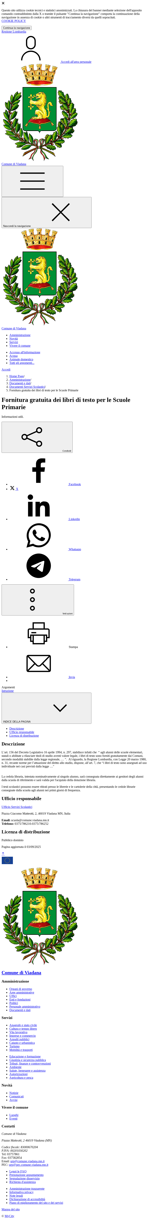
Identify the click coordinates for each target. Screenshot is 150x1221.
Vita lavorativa (18, 1032)
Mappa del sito (11, 1209)
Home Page (16, 376)
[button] (19, 335)
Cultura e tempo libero (23, 1028)
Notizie (13, 1093)
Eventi (13, 1118)
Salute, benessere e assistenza (27, 1070)
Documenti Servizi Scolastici (27, 386)
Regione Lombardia (14, 31)
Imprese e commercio (22, 1035)
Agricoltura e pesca (21, 1077)
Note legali (16, 1195)
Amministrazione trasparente (27, 1188)
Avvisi (13, 1100)
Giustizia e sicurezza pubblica (27, 1060)
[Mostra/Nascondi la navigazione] (32, 181)
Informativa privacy (21, 1192)
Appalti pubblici (19, 1039)
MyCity (9, 1216)
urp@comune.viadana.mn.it (27, 1161)
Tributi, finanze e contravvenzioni (30, 1063)
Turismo (14, 1046)
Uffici (13, 996)
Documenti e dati (19, 383)
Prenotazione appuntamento (26, 1175)
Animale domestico (21, 359)
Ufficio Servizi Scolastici (17, 807)
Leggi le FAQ (18, 1171)
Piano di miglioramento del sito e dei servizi (36, 1202)
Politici (13, 1003)
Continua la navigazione (16, 27)
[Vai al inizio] (3, 854)
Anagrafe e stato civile (23, 1025)
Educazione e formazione (25, 1056)
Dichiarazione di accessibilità (27, 1199)
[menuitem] (45, 484)
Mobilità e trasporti (21, 1049)
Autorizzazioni (18, 1074)
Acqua (13, 355)
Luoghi (13, 1115)
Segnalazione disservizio (24, 1178)
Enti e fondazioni (19, 999)
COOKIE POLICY (14, 21)
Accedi (6, 369)
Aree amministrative (21, 992)
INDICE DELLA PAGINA (17, 721)
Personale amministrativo (24, 1006)
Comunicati (16, 1096)
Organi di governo (20, 989)
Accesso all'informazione (24, 352)
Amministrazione (19, 379)
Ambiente (15, 1067)
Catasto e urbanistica (22, 1042)
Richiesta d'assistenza (22, 1182)
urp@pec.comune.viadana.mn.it (28, 1164)
